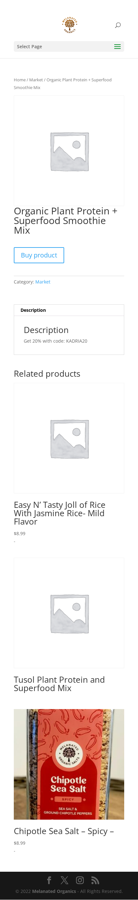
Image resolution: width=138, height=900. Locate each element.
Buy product (39, 255)
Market (36, 80)
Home (20, 80)
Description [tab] (33, 310)
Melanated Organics (54, 891)
